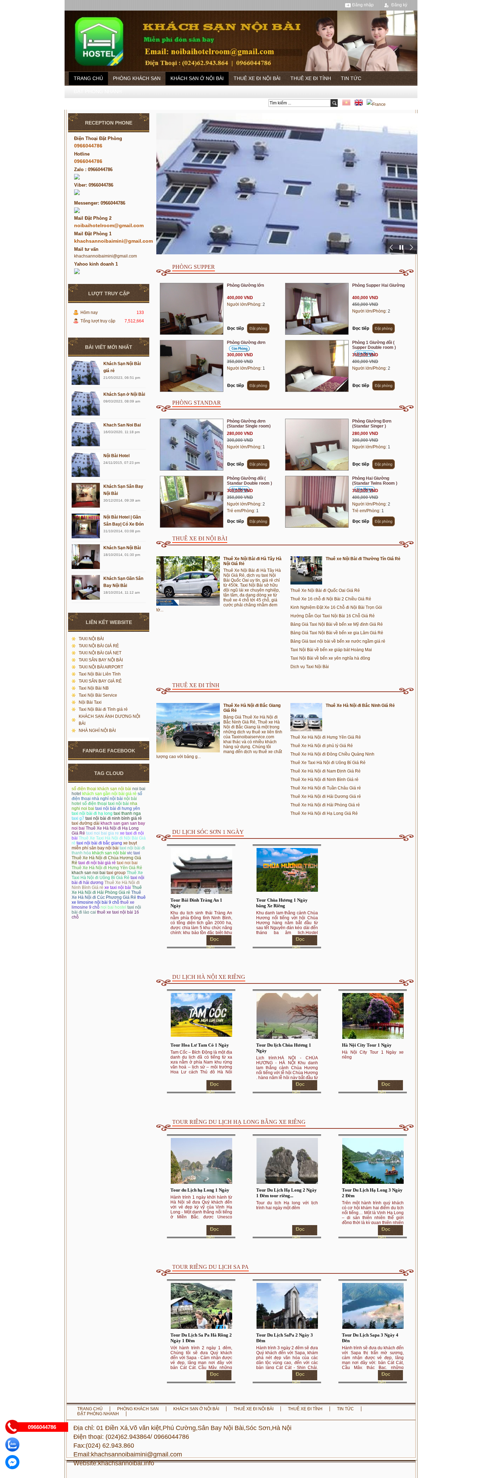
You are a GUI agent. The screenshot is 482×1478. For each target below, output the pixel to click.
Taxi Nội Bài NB (94, 688)
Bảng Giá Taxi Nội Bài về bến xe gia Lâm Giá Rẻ (336, 632)
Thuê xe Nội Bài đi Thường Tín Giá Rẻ (363, 558)
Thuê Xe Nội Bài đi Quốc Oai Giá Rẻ (325, 590)
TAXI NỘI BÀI (91, 638)
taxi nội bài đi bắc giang (99, 843)
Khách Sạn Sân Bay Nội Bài (123, 490)
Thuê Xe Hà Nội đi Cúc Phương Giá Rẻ (106, 895)
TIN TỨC (351, 78)
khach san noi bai (89, 872)
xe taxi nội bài (117, 887)
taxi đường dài (86, 823)
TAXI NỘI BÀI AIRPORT (101, 667)
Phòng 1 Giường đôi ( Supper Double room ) (374, 345)
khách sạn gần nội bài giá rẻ (109, 793)
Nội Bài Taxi (90, 702)
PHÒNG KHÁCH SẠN (137, 78)
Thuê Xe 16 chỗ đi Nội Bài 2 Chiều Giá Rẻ (330, 598)
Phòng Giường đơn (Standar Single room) (249, 424)
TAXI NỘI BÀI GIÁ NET (100, 652)
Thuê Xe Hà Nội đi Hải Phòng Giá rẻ (107, 890)
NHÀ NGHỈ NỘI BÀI (97, 730)
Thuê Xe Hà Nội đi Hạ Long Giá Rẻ (324, 813)
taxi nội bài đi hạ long (92, 813)
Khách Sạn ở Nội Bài (124, 394)
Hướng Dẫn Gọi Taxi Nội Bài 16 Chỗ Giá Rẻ (332, 615)
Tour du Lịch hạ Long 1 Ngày (199, 1190)
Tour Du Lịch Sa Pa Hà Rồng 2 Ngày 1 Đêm (201, 1337)
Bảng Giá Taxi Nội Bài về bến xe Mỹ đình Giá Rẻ (336, 624)
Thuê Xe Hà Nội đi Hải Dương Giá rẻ (325, 796)
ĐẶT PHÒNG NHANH (98, 91)
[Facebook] (12, 1462)
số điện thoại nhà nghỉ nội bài (107, 796)
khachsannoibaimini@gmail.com (105, 256)
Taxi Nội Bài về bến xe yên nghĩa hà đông (330, 658)
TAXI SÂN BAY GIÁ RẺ (100, 681)
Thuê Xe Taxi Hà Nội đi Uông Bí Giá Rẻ (107, 875)
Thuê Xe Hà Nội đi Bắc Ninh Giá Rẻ (360, 705)
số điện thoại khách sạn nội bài (101, 788)
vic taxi (133, 852)
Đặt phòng (258, 328)
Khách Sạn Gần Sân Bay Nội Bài (123, 582)
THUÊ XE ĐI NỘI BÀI (257, 78)
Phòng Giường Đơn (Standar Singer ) (371, 424)
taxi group (116, 872)
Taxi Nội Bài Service (98, 695)
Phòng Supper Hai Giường (378, 285)
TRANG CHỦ (88, 78)
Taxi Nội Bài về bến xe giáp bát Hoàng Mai (331, 649)
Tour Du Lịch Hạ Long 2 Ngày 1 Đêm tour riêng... (286, 1192)
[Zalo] (12, 1444)
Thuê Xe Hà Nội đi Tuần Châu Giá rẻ (325, 788)
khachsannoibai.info (126, 1463)
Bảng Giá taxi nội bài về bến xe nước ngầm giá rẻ (337, 641)
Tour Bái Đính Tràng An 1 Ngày (196, 902)
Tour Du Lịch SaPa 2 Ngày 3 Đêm (284, 1337)
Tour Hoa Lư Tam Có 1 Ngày (199, 1045)
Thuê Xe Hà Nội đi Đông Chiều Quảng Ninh (332, 754)
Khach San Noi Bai (122, 425)
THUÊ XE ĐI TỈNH (310, 78)
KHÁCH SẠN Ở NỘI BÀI (197, 78)
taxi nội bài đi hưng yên (117, 808)
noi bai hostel (113, 907)
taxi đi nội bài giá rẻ (97, 862)
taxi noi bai (127, 862)
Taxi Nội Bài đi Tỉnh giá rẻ (103, 709)
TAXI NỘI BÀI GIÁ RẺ (99, 645)
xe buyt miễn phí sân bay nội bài (104, 845)
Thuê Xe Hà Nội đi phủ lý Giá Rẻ (321, 745)
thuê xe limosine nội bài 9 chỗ (109, 900)
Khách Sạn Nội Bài (122, 547)
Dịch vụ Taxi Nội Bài (309, 666)
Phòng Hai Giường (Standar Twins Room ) (374, 481)
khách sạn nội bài (109, 852)
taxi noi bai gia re (102, 833)
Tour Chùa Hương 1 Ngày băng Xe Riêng (282, 902)
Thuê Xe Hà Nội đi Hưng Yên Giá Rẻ (107, 867)
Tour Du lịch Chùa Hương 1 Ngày (283, 1047)
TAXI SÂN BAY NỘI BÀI (101, 660)
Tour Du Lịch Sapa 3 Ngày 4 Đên (370, 1337)
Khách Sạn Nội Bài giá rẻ (122, 367)
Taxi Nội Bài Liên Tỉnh (100, 674)
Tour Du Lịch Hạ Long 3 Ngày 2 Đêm (372, 1192)
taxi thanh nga (127, 813)
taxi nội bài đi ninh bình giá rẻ (113, 818)
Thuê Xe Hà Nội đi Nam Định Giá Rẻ (325, 771)
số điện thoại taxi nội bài (105, 803)
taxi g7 (78, 818)
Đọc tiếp (235, 328)
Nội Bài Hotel (116, 455)
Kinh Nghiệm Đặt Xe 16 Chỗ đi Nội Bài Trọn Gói (336, 607)
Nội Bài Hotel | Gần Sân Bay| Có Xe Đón (123, 521)
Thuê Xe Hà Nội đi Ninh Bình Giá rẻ (324, 779)
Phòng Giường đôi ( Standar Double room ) (249, 481)
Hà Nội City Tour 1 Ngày (367, 1045)
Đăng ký (399, 4)
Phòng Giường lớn (245, 285)
